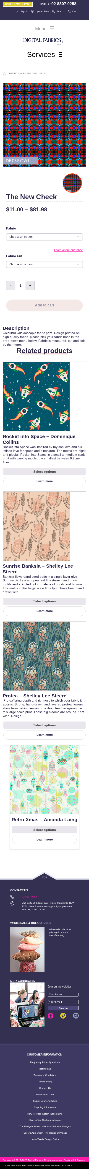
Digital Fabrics (43, 41)
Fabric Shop (17, 73)
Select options (44, 471)
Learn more (45, 481)
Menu (41, 28)
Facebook (50, 1016)
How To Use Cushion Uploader (45, 1120)
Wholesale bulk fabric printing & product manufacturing (60, 932)
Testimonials (45, 1068)
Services (41, 54)
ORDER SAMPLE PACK (17, 4)
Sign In (24, 11)
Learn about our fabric (68, 250)
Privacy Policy (45, 1081)
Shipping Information (45, 1107)
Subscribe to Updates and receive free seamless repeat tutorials (38, 1166)
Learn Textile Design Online (45, 1139)
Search (60, 11)
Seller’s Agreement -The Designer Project (45, 1133)
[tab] (44, 324)
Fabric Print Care (45, 1094)
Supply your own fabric (45, 1101)
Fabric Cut (14, 256)
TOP (44, 877)
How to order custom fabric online (45, 1113)
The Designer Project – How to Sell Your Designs (45, 1126)
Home (5, 74)
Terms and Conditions (45, 1075)
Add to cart (44, 305)
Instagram (76, 1016)
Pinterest (63, 1016)
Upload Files (42, 11)
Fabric (11, 228)
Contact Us (45, 1088)
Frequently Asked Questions (45, 1062)
